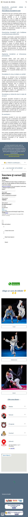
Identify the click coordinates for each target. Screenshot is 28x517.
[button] (1, 2)
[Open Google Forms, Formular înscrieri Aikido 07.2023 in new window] (24, 175)
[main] (14, 73)
